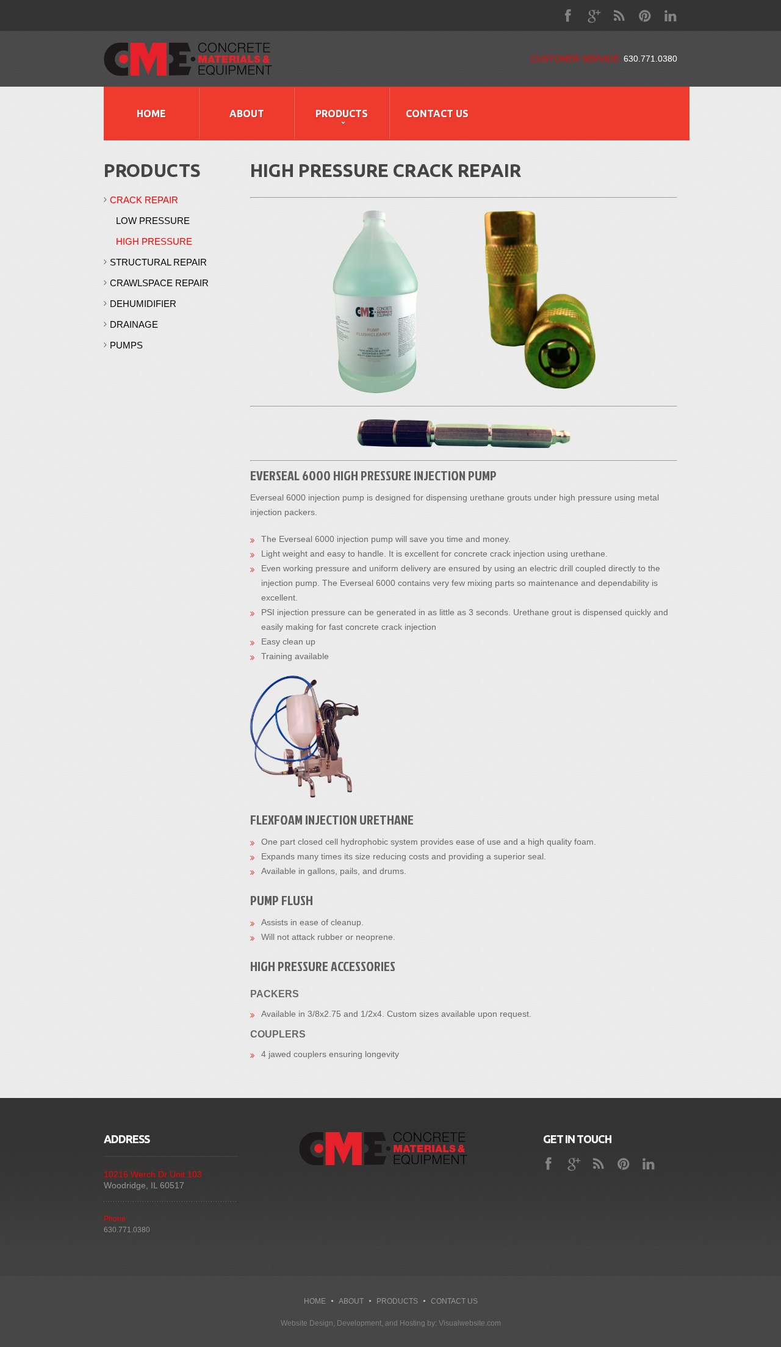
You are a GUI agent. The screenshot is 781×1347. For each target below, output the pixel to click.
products (397, 1301)
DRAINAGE (134, 324)
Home (151, 113)
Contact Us (437, 113)
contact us (454, 1301)
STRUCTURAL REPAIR (158, 262)
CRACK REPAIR (144, 200)
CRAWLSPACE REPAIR (159, 283)
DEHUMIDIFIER (143, 303)
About (246, 113)
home (315, 1301)
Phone (115, 1219)
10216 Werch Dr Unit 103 (153, 1174)
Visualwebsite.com (470, 1323)
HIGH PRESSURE (154, 241)
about (351, 1301)
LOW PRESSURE (153, 220)
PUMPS (126, 345)
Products (341, 113)
